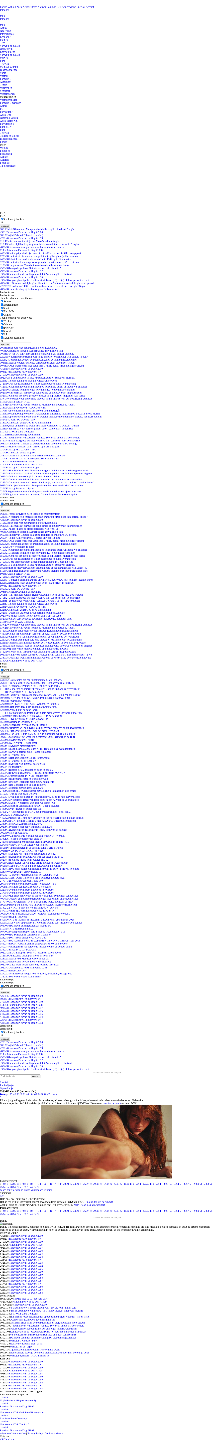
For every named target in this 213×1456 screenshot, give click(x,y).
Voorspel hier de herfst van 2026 (21, 787)
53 (174, 1184)
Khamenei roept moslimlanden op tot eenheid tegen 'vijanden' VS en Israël (43, 386)
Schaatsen (5, 90)
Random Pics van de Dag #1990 (26, 1271)
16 (51, 1184)
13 (41, 1184)
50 (164, 1184)
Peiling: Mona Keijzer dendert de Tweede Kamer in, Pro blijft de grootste (43, 642)
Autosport (5, 81)
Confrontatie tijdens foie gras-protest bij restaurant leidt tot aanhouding (41, 479)
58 (191, 1184)
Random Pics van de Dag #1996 (21, 277)
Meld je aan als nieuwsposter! (89, 1204)
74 (31, 1187)
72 (24, 1187)
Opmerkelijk (6, 48)
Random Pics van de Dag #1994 (21, 1016)
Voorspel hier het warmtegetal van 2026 (26, 826)
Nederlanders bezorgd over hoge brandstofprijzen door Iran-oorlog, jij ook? (44, 356)
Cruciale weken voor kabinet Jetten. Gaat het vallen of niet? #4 (37, 682)
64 (211, 1184)
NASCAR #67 (13, 970)
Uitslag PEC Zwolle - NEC (18, 449)
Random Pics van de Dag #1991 (26, 1268)
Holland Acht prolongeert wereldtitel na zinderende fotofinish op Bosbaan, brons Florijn (50, 413)
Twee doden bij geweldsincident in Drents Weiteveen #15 (35, 697)
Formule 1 (5, 78)
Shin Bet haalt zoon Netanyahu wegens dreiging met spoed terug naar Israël (44, 470)
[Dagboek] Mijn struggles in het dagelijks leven (29, 874)
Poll (5, 334)
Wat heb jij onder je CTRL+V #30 (23, 937)
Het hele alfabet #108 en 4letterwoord (25, 757)
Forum (3, 6)
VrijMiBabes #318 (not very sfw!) (21, 1019)
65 (1, 1187)
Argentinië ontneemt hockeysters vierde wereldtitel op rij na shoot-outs (40, 491)
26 (84, 1184)
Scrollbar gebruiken (13, 219)
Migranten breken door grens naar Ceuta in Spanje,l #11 (34, 841)
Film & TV (6, 126)
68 (11, 1187)
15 (47, 1184)
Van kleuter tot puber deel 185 (21, 808)
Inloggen (4, 9)
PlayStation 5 (7, 123)
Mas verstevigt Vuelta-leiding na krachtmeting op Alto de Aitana (37, 404)
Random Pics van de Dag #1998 (21, 250)
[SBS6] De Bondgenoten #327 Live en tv (27, 910)
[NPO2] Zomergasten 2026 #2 (21, 823)
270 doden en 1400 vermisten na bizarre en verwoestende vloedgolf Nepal (42, 286)
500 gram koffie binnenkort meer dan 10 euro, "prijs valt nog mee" (40, 868)
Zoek (19, 6)
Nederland (5, 30)
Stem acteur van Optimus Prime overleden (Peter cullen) (34, 862)
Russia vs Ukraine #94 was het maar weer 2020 (29, 730)
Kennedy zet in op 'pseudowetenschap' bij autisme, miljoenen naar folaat (42, 395)
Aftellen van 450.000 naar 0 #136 (22, 763)
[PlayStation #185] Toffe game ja (21, 691)
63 (207, 1184)
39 (127, 1184)
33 (107, 1184)
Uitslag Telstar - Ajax (15, 401)
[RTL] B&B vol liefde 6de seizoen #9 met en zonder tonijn (36, 946)
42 (137, 1184)
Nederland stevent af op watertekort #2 (25, 961)
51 (167, 1184)
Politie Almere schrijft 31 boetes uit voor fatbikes (30, 476)
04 (11, 1184)
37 (121, 1184)
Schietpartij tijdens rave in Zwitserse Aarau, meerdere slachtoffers (38, 904)
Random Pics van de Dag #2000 (21, 232)
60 (197, 1184)
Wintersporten (7, 93)
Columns (51, 6)
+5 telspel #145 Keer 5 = (18, 760)
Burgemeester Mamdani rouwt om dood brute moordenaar (35, 265)
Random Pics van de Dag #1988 (26, 1277)
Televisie (4, 63)
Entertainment (7, 51)
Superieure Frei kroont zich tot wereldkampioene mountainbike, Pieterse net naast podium (51, 416)
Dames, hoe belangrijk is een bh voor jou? (26, 955)
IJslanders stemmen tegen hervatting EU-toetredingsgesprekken (37, 389)
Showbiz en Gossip (10, 45)
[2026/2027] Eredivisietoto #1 (20, 871)
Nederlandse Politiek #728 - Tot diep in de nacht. (30, 685)
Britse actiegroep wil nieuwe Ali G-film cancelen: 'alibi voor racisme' (40, 440)
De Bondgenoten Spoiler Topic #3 (23, 784)
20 (64, 1184)
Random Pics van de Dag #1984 (26, 1292)
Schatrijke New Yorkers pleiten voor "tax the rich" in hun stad (36, 428)
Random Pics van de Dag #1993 (21, 1022)
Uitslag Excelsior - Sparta (17, 488)
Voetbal (4, 75)
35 (114, 1184)
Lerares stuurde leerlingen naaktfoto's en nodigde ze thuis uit (36, 274)
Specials (81, 6)
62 (204, 1184)
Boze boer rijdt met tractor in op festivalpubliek (28, 347)
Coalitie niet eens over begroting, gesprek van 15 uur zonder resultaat (40, 694)
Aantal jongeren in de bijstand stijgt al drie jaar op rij (32, 847)
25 (81, 1184)
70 (18, 1187)
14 (44, 1184)
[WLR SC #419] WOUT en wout (21, 850)
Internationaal (7, 33)
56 (184, 1184)
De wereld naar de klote (17, 461)
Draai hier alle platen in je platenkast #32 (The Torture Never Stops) (40, 796)
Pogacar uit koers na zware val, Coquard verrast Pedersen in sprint (38, 494)
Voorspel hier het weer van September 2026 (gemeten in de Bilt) (37, 736)
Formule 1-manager (10, 102)
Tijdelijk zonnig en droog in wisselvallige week (28, 380)
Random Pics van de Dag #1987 (26, 1280)
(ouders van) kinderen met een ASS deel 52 (28, 853)
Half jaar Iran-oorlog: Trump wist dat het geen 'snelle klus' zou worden (41, 485)
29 (94, 1184)
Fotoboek (5, 150)
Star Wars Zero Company (17, 431)
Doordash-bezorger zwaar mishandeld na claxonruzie (32, 247)
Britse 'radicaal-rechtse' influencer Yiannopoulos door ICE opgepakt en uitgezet (46, 473)
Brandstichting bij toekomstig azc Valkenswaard (29, 289)
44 (144, 1184)
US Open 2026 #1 (14, 814)
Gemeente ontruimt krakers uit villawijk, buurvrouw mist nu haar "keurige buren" (47, 482)
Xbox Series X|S (9, 120)
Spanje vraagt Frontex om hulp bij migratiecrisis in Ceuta (34, 648)
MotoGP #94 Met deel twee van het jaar (24, 958)
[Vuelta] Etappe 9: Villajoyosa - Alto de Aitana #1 (31, 715)
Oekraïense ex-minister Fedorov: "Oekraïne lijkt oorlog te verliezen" (40, 688)
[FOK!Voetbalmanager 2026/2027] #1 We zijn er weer (33, 943)
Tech (2, 42)
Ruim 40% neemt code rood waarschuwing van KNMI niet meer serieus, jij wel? (47, 654)
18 (57, 1184)
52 (171, 1184)
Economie (5, 36)
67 (8, 1187)
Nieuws (42, 6)
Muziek (4, 57)
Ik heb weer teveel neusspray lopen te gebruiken (29, 964)
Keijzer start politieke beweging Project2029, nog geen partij (36, 618)
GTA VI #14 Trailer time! (18, 742)
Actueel (4, 27)
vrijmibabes (37, 1190)
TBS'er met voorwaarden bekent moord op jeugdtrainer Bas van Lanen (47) (44, 567)
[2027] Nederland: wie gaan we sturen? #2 (27, 802)
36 (117, 1184)
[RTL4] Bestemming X (16, 928)
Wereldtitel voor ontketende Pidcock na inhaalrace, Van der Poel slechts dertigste (46, 398)
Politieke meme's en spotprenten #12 (24, 859)
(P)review (8, 327)
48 (157, 1184)
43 (141, 1184)
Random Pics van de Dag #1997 (21, 271)
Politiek (4, 39)
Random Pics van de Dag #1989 (26, 1274)
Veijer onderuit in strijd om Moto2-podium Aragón (30, 241)
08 (24, 1184)
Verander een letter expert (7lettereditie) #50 (28, 883)
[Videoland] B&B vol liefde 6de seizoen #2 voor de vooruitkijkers (39, 799)
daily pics (12, 1190)
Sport (3, 72)
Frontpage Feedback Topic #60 (21, 880)
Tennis (3, 84)
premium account (112, 1103)
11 (34, 1184)
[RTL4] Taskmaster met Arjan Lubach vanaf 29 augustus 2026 (37, 919)
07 (21, 1184)
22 (71, 1184)
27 (87, 1184)
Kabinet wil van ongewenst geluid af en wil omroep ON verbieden (39, 262)
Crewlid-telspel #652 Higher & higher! (25, 751)
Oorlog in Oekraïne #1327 (19, 721)
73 (28, 1187)
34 (111, 1184)
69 (14, 1187)
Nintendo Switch (9, 117)
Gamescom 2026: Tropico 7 (18, 452)
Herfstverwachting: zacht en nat (20, 434)
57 (187, 1184)
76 (38, 1187)
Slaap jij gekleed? (13, 916)
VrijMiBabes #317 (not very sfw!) (25, 1283)
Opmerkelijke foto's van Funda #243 (23, 967)
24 (77, 1184)
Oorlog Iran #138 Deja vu (18, 793)
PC (1, 108)
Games (3, 105)
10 (31, 1184)
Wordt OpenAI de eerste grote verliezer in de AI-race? (32, 877)
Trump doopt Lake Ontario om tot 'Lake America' (30, 268)
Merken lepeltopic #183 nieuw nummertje (27, 781)
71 (21, 1187)
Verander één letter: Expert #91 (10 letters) (27, 892)
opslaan (5, 226)
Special (7, 331)
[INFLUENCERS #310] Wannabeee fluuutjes (29, 703)
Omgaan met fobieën (15, 700)
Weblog (12, 6)
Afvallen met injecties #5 (18, 745)
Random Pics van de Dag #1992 (26, 1265)
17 (54, 1184)
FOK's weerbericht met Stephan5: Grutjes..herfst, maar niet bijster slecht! (42, 365)
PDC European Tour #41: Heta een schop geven (30, 952)
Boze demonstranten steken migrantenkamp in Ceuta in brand (36, 561)
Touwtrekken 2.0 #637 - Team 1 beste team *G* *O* (32, 772)
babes (3, 1190)
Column (7, 324)
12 (37, 1184)
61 (201, 1184)
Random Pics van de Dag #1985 (26, 1289)
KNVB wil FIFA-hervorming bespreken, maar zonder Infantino (37, 353)
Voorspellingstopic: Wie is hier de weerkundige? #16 (32, 931)
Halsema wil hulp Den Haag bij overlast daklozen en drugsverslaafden (42, 727)
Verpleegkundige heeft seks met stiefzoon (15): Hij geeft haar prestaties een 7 (44, 280)
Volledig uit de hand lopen (19, 709)
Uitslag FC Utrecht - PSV (18, 419)
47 (154, 1184)
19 (61, 1184)
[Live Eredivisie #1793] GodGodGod (24, 718)
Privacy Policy (35, 1433)
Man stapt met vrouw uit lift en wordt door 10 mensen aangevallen (39, 895)
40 (131, 1184)
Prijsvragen (6, 153)
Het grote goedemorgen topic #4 (21, 838)
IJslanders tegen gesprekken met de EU (25, 925)
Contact (4, 156)
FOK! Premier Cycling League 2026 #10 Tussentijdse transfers (38, 820)
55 (181, 1184)
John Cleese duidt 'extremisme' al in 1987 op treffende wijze (36, 259)
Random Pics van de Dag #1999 (21, 238)
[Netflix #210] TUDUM (18, 949)
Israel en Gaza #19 (14, 832)
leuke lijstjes (23, 1190)
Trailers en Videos (9, 135)
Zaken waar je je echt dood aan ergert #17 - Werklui (32, 835)
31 (101, 1184)
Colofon (4, 159)
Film (2, 60)
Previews (71, 6)
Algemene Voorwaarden (13, 1433)
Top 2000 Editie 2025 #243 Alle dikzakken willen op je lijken (37, 733)
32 (104, 1184)
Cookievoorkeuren (54, 1433)
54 (177, 1184)
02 (4, 1184)
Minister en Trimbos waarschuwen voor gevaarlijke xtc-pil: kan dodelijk (42, 817)
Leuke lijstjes (7, 1085)
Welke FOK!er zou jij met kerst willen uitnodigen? (31, 865)
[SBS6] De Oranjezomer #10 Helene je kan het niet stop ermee (38, 790)
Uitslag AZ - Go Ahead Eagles (20, 467)
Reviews (61, 6)
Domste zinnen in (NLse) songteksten (24, 775)
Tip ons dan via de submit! (99, 1201)
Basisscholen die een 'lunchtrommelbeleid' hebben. (31, 679)
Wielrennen (6, 87)
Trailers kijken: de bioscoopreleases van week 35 (29, 458)
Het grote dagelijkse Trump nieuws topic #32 (28, 706)
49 (161, 1184)
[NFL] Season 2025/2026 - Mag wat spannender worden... (35, 913)
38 (124, 1184)
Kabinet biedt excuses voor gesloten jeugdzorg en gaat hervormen (39, 256)
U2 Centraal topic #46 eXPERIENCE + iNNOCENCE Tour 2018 (40, 940)
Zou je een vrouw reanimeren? (20, 976)
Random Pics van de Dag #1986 (26, 1286)
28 (91, 1184)
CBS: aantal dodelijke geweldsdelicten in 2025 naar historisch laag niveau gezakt (47, 283)
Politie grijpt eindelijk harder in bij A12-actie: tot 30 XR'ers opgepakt (40, 253)
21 (67, 1184)
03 (8, 1184)
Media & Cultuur (9, 66)
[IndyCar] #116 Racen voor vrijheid (24, 844)
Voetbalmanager (8, 99)
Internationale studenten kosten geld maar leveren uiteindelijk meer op (41, 712)
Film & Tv (8, 311)
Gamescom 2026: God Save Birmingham (25, 422)
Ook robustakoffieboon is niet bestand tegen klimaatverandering (38, 383)
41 (134, 1184)
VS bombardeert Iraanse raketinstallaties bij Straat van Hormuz (37, 377)
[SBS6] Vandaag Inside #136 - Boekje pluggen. (30, 805)
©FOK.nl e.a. (7, 1439)
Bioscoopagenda (8, 69)
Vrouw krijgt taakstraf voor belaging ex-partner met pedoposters (38, 651)
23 (74, 1184)
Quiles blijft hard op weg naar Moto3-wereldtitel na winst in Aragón (39, 244)
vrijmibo (48, 1190)
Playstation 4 (6, 111)
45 (147, 1184)
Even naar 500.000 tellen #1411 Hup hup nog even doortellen (37, 748)
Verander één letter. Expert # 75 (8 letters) (26, 886)
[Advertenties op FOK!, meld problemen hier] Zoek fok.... (35, 811)
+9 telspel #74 (11, 766)
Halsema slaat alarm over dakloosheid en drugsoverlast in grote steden (41, 392)
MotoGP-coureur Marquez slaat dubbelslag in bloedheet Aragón (37, 229)
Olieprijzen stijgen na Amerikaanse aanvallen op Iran (31, 350)
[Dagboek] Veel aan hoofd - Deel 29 (24, 724)
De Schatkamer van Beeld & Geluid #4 (25, 934)
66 (4, 1187)
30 (97, 1184)
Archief (90, 6)
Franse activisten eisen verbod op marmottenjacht (30, 446)
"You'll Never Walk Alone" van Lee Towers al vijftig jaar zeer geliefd (40, 437)
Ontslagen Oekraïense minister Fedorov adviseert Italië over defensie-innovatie (45, 657)
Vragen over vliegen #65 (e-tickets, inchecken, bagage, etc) (36, 973)
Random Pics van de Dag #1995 (21, 1013)
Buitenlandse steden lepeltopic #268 (24, 778)
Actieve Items (29, 6)
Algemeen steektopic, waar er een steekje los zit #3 (31, 856)
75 (34, 1187)
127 (2, 1195)
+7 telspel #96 (12, 754)
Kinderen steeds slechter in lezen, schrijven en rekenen (33, 829)
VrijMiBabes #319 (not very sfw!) (21, 235)
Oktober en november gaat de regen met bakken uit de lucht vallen (39, 898)
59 (194, 1184)
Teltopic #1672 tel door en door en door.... (26, 769)
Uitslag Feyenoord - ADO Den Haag (23, 407)
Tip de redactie (7, 165)
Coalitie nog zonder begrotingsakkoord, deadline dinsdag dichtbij (38, 359)
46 (151, 1184)
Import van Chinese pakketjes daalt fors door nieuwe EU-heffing (38, 443)
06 (18, 1184)
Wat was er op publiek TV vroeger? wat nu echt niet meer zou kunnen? (42, 922)
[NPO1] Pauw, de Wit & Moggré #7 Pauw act (29, 907)
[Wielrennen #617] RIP (17, 739)
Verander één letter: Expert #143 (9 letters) (27, 889)
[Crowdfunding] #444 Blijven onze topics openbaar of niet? (36, 901)
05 (14, 1184)
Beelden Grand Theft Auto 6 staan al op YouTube (30, 615)
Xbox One (5, 114)
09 (28, 1184)
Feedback (5, 162)
